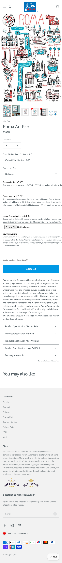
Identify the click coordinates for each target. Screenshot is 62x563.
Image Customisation (16, 216)
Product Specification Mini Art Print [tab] (21, 326)
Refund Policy (9, 427)
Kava (57, 361)
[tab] (31, 355)
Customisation (13, 196)
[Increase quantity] (17, 145)
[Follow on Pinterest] (19, 525)
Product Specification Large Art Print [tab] (22, 348)
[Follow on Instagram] (12, 525)
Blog (5, 437)
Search (6, 402)
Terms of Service (10, 422)
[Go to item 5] (44, 112)
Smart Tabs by (51, 361)
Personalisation (13, 182)
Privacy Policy (8, 417)
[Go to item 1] (7, 110)
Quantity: (7, 139)
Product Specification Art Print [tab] (19, 333)
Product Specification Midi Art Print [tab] (21, 340)
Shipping (7, 412)
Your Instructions (10, 234)
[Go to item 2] (16, 111)
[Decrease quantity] (6, 145)
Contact (6, 407)
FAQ (5, 432)
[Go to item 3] (25, 112)
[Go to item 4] (35, 112)
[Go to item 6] (53, 114)
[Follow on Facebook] (5, 525)
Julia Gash (7, 121)
